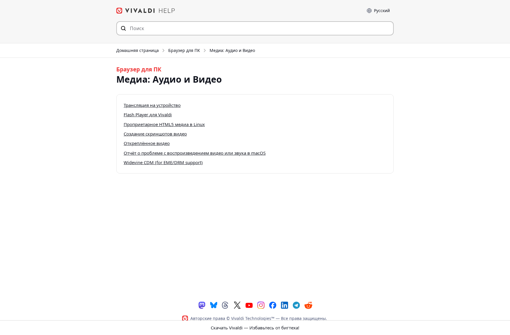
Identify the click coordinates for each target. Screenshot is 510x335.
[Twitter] (237, 305)
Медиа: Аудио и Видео (232, 50)
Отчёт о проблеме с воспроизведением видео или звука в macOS (195, 153)
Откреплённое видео (147, 143)
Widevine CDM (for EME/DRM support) (163, 162)
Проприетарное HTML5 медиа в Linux (164, 124)
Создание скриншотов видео (155, 134)
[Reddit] (308, 305)
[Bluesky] (213, 305)
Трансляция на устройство (152, 105)
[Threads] (225, 305)
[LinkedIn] (284, 305)
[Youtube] (249, 305)
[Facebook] (272, 305)
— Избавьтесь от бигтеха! (255, 328)
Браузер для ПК (184, 50)
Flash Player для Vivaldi (148, 114)
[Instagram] (261, 305)
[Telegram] (296, 305)
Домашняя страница (137, 50)
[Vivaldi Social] (202, 305)
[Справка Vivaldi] (145, 11)
